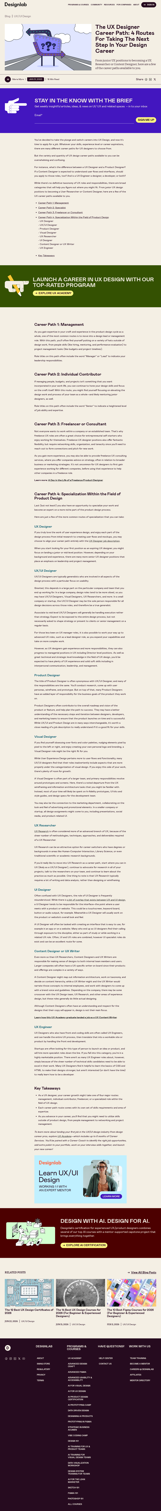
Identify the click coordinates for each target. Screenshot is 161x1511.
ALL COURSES (75, 1504)
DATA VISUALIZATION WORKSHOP (78, 1464)
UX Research (41, 831)
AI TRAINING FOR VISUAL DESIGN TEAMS (79, 1456)
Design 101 (73, 1441)
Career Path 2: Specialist (52, 207)
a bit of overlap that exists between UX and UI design (96, 899)
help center (106, 1358)
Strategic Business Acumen (78, 1428)
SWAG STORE (43, 1364)
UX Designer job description (104, 541)
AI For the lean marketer (76, 1480)
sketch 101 (73, 1487)
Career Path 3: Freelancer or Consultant (60, 212)
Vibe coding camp (78, 1435)
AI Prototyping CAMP (79, 1405)
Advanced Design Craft (77, 1365)
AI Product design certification (78, 1398)
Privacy (41, 1375)
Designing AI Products (80, 1416)
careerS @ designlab (142, 1369)
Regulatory (43, 1369)
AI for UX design (77, 1391)
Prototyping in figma (80, 1421)
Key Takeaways (46, 255)
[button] (78, 5)
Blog (7, 16)
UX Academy (75, 1358)
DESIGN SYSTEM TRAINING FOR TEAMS (79, 1472)
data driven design (78, 1410)
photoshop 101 (75, 1498)
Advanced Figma (77, 1372)
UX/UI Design (22, 16)
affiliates (135, 1375)
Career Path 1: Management (53, 202)
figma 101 (73, 1493)
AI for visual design (79, 1386)
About (40, 1358)
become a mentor (140, 1364)
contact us (105, 1364)
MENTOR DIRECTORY (140, 1380)
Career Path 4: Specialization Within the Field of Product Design (73, 217)
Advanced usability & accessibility (80, 1379)
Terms (40, 1380)
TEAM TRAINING (138, 1358)
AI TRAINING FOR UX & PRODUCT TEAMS (79, 1447)
